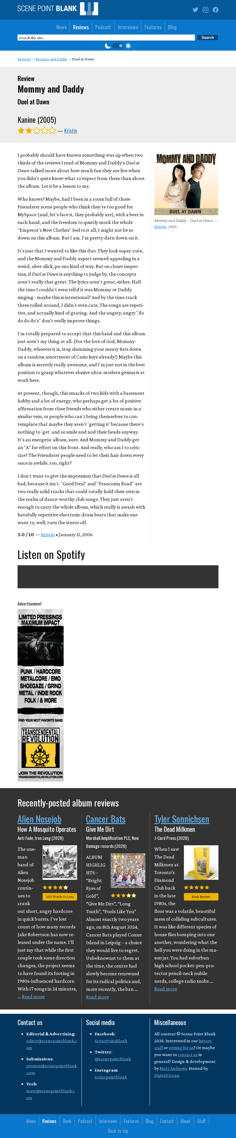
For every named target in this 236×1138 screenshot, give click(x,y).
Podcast (103, 27)
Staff (201, 1121)
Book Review (201, 897)
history (205, 1040)
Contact (167, 1121)
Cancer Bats (105, 818)
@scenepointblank (113, 1058)
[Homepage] (58, 10)
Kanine (160, 226)
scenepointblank (111, 1076)
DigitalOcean (166, 1075)
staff (158, 1047)
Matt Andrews (173, 1068)
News (61, 27)
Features (152, 27)
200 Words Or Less (60, 897)
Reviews (81, 27)
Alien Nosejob (39, 818)
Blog (172, 27)
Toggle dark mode (118, 46)
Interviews (128, 27)
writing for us (181, 1047)
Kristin (70, 130)
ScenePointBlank (111, 1040)
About (185, 1121)
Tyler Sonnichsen (181, 818)
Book (67, 1121)
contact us (188, 1054)
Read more (33, 996)
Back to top (118, 1130)
